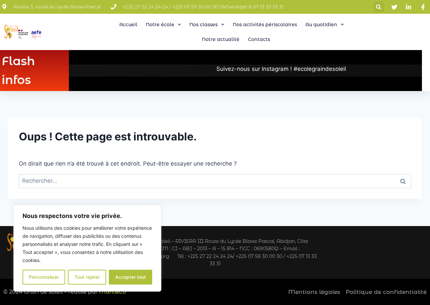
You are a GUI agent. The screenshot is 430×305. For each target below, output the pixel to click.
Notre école (160, 24)
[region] (87, 248)
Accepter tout (130, 277)
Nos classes (203, 24)
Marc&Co (112, 292)
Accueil (128, 24)
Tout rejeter (87, 277)
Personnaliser (44, 277)
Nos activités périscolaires (265, 24)
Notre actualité (221, 39)
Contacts (259, 39)
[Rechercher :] (215, 180)
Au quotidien (321, 24)
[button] (379, 7)
